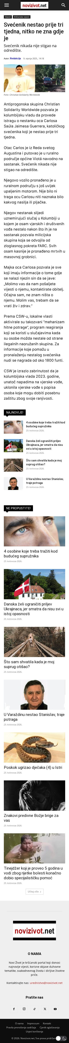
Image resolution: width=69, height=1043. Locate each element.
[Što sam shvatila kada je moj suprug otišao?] (13, 465)
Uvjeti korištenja (34, 1031)
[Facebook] (14, 1009)
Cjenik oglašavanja (50, 1027)
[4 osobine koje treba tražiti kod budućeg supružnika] (13, 427)
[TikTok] (34, 1009)
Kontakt (47, 1023)
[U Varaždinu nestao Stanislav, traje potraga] (13, 483)
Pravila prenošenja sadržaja (21, 1027)
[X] (45, 1009)
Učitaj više (33, 891)
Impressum (33, 1023)
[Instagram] (24, 1009)
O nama (19, 1023)
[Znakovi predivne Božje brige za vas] (34, 795)
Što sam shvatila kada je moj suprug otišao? (29, 664)
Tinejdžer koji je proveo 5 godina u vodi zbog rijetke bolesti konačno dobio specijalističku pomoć (33, 873)
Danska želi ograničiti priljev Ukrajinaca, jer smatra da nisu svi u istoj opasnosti (44, 444)
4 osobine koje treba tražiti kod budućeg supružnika (31, 553)
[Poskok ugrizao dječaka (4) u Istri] (34, 747)
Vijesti (8, 16)
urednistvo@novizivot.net (46, 983)
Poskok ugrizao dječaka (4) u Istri (33, 767)
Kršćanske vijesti (21, 16)
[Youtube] (55, 1009)
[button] (6, 5)
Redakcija (15, 58)
